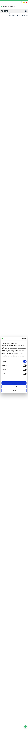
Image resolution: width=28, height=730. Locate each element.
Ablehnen (14, 390)
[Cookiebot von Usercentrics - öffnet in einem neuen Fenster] (21, 339)
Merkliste (21, 2)
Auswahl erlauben (14, 386)
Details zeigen (21, 379)
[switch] (25, 365)
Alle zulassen (14, 383)
